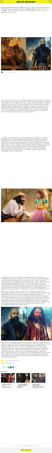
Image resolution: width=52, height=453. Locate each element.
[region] (26, 24)
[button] (2, 2)
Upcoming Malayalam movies (10, 362)
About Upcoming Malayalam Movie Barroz (12, 360)
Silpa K (6, 72)
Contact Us (35, 445)
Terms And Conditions (26, 445)
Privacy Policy (17, 445)
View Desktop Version (26, 450)
